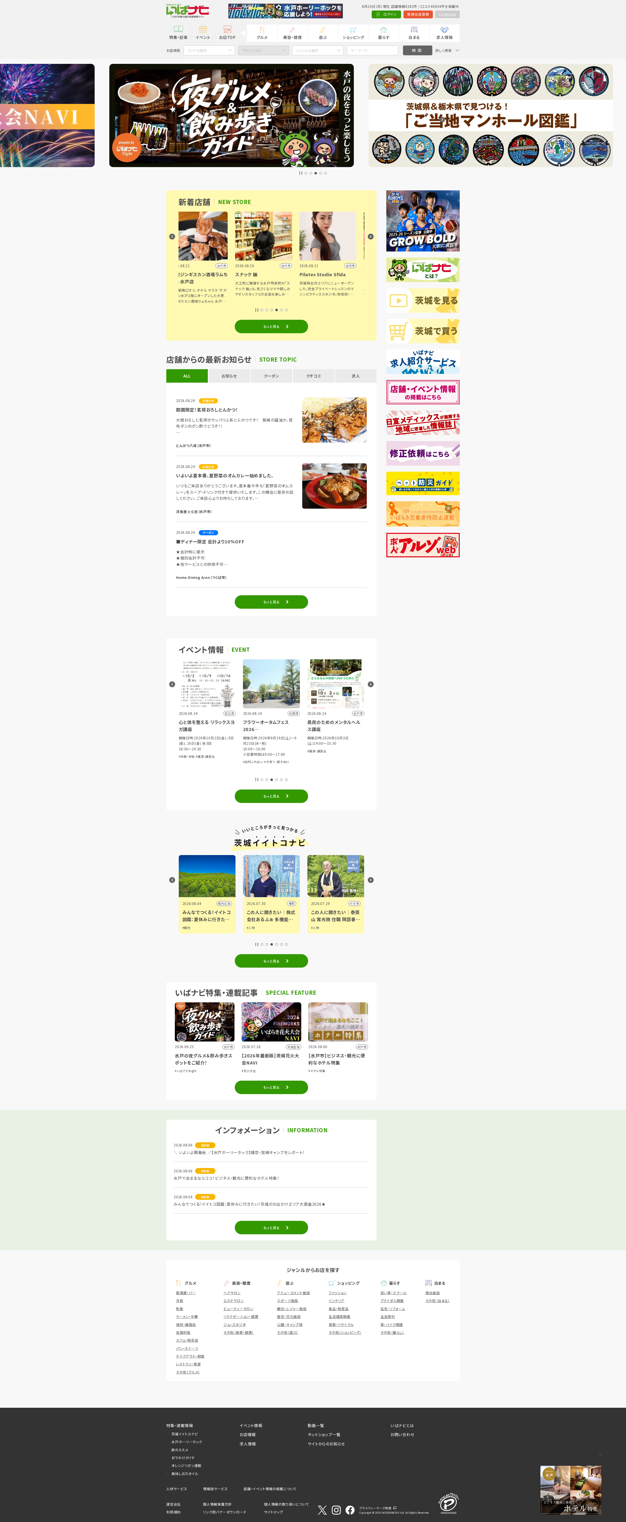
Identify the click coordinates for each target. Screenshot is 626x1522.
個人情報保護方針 (217, 1504)
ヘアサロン (232, 1292)
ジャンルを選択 (307, 50)
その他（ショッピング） (345, 1332)
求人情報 (444, 37)
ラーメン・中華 (187, 1316)
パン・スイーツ (187, 1348)
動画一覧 (316, 1425)
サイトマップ (273, 1512)
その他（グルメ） (188, 1372)
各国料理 (183, 1332)
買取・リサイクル (341, 1324)
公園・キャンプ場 (289, 1324)
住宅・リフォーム (392, 1308)
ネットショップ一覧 (324, 1434)
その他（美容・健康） (239, 1332)
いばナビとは (402, 1425)
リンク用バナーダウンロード (224, 1512)
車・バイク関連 (391, 1324)
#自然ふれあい (334, 756)
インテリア (337, 1300)
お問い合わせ (402, 1434)
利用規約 (173, 1512)
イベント (203, 37)
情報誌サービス (215, 1488)
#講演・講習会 (188, 751)
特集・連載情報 (179, 1425)
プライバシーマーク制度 (375, 1508)
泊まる (414, 37)
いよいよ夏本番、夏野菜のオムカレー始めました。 (224, 475)
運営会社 (173, 1504)
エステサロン (234, 1300)
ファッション (338, 1292)
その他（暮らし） (392, 1332)
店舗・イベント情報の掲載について (270, 1488)
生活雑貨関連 (339, 1316)
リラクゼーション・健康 (241, 1316)
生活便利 (387, 1316)
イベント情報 (251, 1425)
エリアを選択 (197, 50)
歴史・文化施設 (289, 1316)
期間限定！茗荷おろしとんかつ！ (207, 409)
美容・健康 (292, 37)
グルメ (262, 37)
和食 (179, 1308)
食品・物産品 (339, 1308)
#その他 (351, 756)
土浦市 (354, 903)
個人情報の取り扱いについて (286, 1504)
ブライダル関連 (392, 1300)
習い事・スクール (393, 1292)
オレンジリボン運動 (186, 1465)
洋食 (179, 1300)
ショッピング (353, 37)
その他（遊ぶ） (287, 1332)
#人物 (187, 928)
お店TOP (227, 37)
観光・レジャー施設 (291, 1308)
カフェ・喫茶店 (187, 1340)
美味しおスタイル (184, 1473)
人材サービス (176, 1488)
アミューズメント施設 (293, 1292)
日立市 (290, 903)
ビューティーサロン (238, 1308)
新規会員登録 (418, 14)
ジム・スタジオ (235, 1324)
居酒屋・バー (186, 1292)
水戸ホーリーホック (186, 1441)
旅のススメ (179, 1449)
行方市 (226, 903)
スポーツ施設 (287, 1300)
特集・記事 (178, 37)
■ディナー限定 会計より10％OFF (210, 541)
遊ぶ (323, 37)
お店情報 (248, 1434)
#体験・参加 (316, 756)
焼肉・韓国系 (186, 1324)
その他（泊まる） (437, 1300)
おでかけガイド (183, 1457)
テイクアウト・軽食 (190, 1356)
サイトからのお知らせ (326, 1444)
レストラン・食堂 (188, 1364)
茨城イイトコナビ (184, 1433)
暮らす (383, 37)
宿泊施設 (432, 1292)
